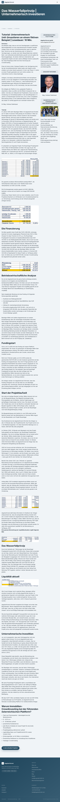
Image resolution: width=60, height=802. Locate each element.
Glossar (33, 776)
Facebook (4, 787)
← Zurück (4, 28)
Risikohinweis (35, 767)
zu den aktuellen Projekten (10, 748)
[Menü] (57, 2)
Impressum (4, 799)
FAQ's (33, 771)
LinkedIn (4, 790)
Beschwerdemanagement (38, 780)
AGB (19, 799)
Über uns (34, 765)
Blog (33, 774)
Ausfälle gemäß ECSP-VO (38, 778)
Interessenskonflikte (36, 769)
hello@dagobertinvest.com (38, 792)
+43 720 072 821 (36, 790)
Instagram (4, 792)
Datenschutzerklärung (12, 799)
